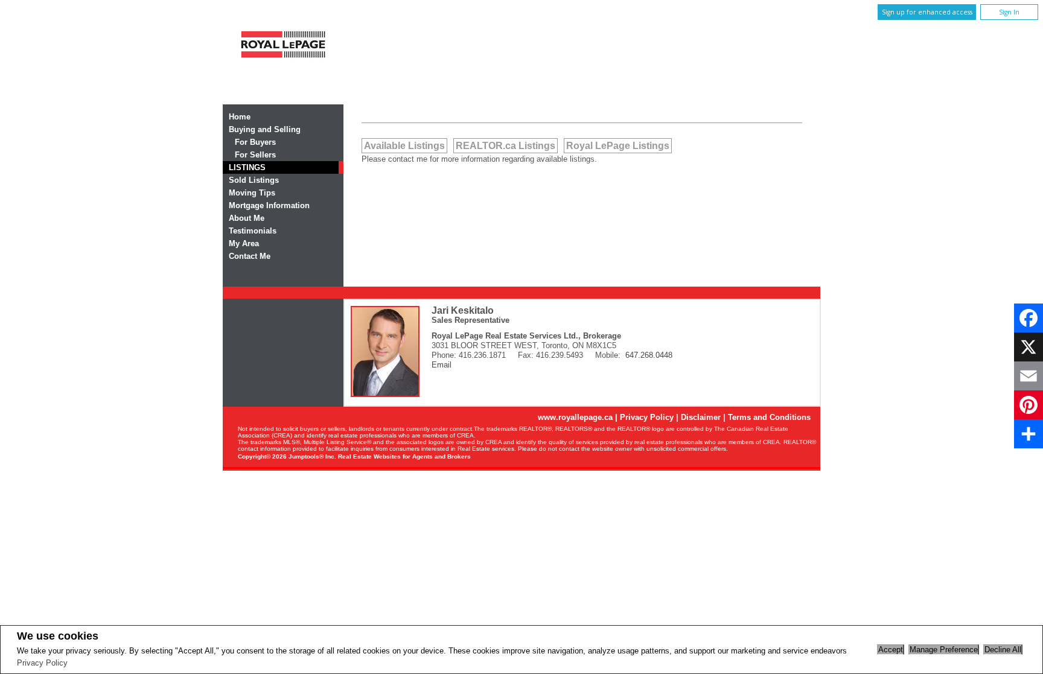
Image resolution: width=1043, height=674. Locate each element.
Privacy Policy (42, 662)
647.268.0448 (648, 355)
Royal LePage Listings (617, 146)
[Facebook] (1028, 318)
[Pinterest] (1028, 404)
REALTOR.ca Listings (505, 146)
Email (441, 364)
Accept (890, 649)
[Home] (283, 61)
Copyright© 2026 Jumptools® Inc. (287, 456)
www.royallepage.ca (575, 417)
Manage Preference (944, 649)
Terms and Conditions (769, 417)
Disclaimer (701, 417)
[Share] (1028, 433)
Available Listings (404, 146)
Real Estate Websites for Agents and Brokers (404, 456)
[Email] (1028, 375)
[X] (1028, 346)
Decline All (1002, 649)
